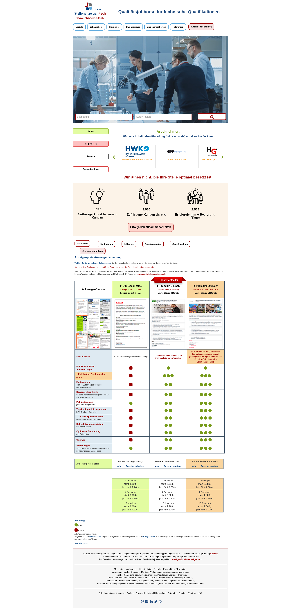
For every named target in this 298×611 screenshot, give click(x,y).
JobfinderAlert (135, 559)
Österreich (172, 593)
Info (119, 466)
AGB (139, 553)
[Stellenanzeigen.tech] (90, 11)
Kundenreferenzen (190, 556)
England (130, 593)
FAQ (178, 556)
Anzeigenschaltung (201, 26)
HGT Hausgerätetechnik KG (177, 159)
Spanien (182, 593)
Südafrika (192, 593)
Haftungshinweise (172, 553)
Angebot (91, 156)
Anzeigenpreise (153, 244)
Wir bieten (82, 243)
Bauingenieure (133, 27)
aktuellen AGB (95, 537)
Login (91, 131)
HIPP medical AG (137, 159)
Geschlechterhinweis (191, 553)
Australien (120, 593)
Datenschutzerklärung (153, 553)
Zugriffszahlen (180, 244)
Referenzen (178, 27)
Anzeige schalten (135, 466)
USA (200, 593)
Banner (205, 553)
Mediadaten (106, 244)
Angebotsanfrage (91, 169)
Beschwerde (148, 559)
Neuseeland (160, 593)
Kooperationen (129, 553)
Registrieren (91, 144)
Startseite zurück (81, 543)
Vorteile (79, 27)
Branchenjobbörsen (156, 27)
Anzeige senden (172, 466)
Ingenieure (114, 27)
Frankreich (140, 593)
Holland (150, 593)
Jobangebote (96, 27)
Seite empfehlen (162, 559)
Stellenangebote (119, 559)
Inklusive (129, 244)
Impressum (116, 553)
